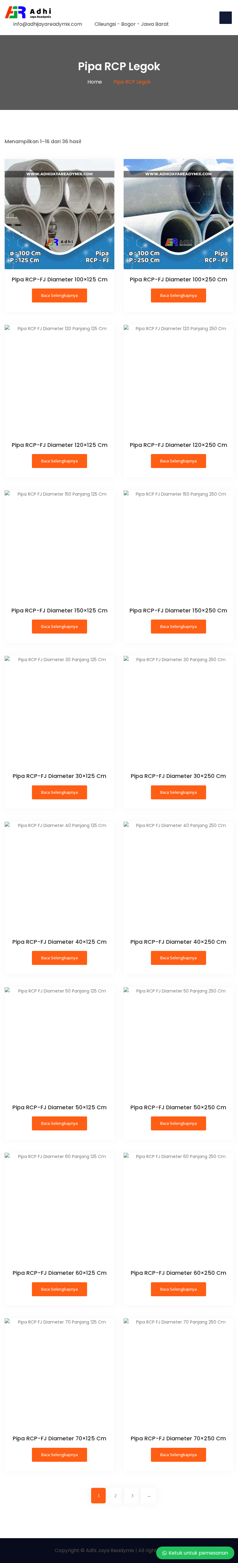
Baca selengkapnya (59, 295)
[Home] (28, 12)
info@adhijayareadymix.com (47, 24)
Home (94, 81)
